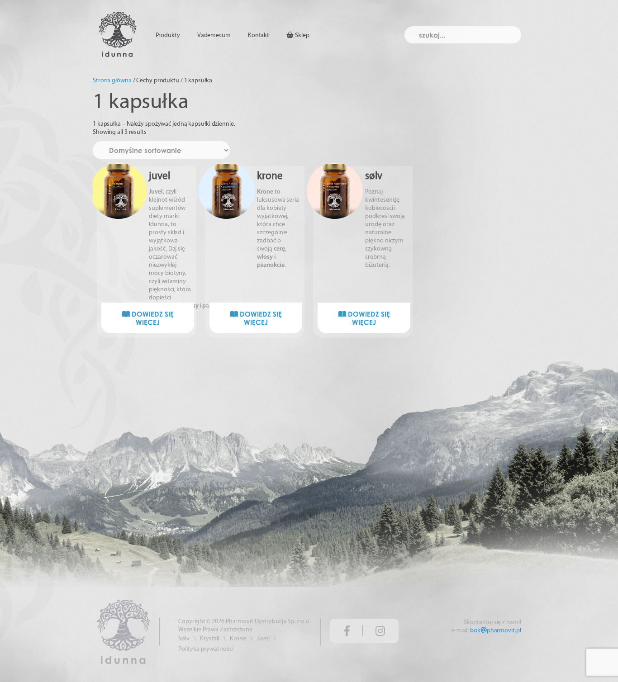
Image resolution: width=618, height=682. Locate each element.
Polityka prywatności (205, 649)
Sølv (184, 638)
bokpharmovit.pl (495, 630)
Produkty (168, 35)
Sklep (301, 35)
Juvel (263, 638)
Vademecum (214, 35)
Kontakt (258, 35)
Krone (238, 638)
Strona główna (112, 80)
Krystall (209, 638)
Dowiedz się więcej (152, 318)
